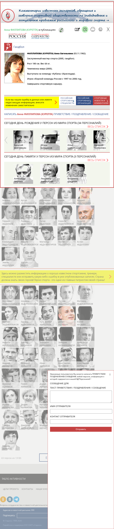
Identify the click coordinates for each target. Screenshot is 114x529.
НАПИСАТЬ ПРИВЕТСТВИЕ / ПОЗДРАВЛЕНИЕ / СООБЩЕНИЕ (56, 114)
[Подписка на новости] (77, 29)
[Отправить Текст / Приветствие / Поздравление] (93, 29)
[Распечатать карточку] (100, 29)
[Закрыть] (108, 29)
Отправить (81, 429)
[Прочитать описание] (85, 29)
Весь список (96, 126)
